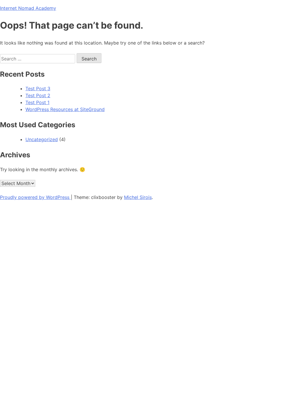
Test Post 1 (37, 102)
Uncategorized (41, 139)
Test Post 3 (37, 88)
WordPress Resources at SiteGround (65, 109)
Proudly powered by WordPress (35, 197)
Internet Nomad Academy (28, 8)
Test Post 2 (37, 95)
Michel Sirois (138, 197)
